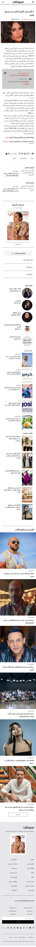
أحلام (23, 48)
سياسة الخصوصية (22, 937)
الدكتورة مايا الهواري (16, 315)
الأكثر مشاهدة (27, 433)
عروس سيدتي (30, 881)
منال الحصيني (17, 339)
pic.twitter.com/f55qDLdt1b (19, 75)
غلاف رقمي (14, 886)
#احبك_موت (21, 73)
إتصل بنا (10, 937)
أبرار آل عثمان (17, 303)
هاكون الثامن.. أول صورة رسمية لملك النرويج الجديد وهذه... (13, 456)
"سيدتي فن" (5, 141)
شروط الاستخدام (31, 937)
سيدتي (7, 137)
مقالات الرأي (28, 285)
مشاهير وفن (29, 911)
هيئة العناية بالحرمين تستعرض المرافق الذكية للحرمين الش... (13, 373)
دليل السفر (31, 890)
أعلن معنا (15, 937)
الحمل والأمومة (13, 914)
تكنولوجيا (18, 370)
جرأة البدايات (29, 274)
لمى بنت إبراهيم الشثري (15, 291)
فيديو (32, 859)
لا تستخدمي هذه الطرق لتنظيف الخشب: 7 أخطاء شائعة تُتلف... (12, 490)
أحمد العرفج (18, 329)
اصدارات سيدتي (29, 886)
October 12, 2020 (26, 83)
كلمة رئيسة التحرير (19, 253)
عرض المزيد (18, 815)
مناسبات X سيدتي (12, 864)
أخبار (19, 401)
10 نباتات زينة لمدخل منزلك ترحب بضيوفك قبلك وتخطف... (13, 438)
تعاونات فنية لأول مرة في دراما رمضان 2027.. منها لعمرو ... (13, 358)
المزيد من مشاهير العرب (24, 529)
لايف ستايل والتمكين (27, 908)
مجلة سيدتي (14, 859)
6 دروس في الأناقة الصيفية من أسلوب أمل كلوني (12, 472)
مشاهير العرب (23, 158)
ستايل (32, 873)
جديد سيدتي (28, 350)
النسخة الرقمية (18, 244)
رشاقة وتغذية (17, 416)
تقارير (32, 877)
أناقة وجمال (29, 914)
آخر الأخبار (14, 890)
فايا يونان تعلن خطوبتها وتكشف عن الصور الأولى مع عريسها (12, 507)
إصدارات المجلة (18, 205)
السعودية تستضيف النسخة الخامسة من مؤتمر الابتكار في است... (12, 389)
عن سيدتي (14, 868)
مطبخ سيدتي (30, 864)
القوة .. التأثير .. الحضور (27, 260)
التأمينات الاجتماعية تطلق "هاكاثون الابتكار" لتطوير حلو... (12, 404)
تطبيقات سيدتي (13, 881)
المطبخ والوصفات (12, 911)
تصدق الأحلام (29, 267)
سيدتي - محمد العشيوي (28, 19)
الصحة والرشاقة (13, 908)
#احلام (26, 73)
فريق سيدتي (14, 877)
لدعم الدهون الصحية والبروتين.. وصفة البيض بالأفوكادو (13, 420)
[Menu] (33, 2)
